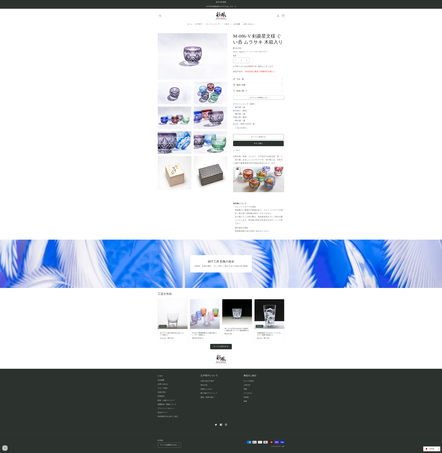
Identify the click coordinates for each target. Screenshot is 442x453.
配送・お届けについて (166, 400)
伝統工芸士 (162, 392)
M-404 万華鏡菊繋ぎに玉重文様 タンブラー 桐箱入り (204, 334)
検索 (245, 401)
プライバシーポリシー (166, 408)
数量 (234, 56)
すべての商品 (249, 381)
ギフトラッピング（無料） (244, 104)
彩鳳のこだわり (206, 389)
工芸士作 (247, 385)
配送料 (241, 51)
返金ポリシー (163, 412)
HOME (160, 376)
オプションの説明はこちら (259, 97)
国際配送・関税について (167, 404)
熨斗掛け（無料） (240, 111)
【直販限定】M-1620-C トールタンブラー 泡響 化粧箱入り (269, 334)
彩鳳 (245, 389)
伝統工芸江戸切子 (207, 381)
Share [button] (238, 150)
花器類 (246, 397)
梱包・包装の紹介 (207, 397)
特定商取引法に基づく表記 (168, 416)
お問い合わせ (163, 384)
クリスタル (248, 393)
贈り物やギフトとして (209, 393)
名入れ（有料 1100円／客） (244, 124)
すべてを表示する (221, 346)
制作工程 (204, 385)
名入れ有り (242, 128)
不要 (239, 107)
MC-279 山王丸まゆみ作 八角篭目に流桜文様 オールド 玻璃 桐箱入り (237, 329)
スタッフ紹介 (163, 388)
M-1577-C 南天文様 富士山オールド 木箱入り (172, 334)
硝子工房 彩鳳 (280, 446)
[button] (160, 15)
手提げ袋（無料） (240, 117)
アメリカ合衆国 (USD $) (168, 445)
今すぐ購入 (258, 143)
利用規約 (161, 396)
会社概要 (161, 380)
